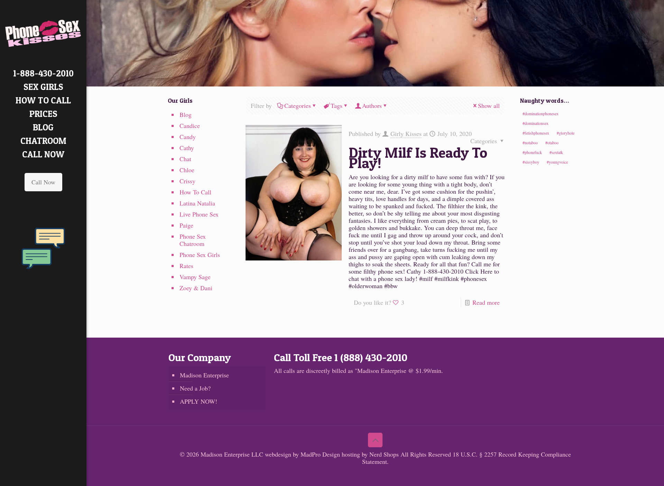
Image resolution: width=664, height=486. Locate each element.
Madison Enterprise (204, 375)
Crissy (187, 181)
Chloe (186, 170)
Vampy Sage (195, 277)
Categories (297, 105)
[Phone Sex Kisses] (43, 33)
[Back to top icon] (375, 440)
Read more (486, 302)
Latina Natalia (197, 203)
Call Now (43, 182)
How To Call (195, 192)
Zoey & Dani (195, 288)
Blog (185, 114)
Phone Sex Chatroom (192, 240)
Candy (187, 136)
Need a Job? (195, 388)
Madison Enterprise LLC (233, 454)
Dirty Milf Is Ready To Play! (418, 158)
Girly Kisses (406, 133)
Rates (186, 266)
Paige (186, 225)
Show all (489, 105)
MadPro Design (321, 454)
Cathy (186, 148)
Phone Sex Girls (199, 254)
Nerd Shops (384, 454)
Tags (336, 105)
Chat (185, 159)
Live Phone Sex (199, 214)
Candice (189, 125)
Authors (372, 105)
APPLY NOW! (198, 401)
